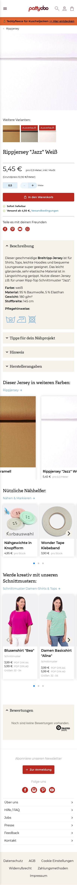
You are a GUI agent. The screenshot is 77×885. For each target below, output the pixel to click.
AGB (32, 861)
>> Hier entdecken (61, 21)
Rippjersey (11, 28)
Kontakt (10, 840)
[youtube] (52, 790)
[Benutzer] (64, 8)
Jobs (7, 817)
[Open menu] (5, 8)
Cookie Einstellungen (57, 861)
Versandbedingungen (44, 210)
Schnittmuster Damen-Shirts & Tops (30, 588)
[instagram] (34, 790)
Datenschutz (13, 861)
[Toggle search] (57, 8)
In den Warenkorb (40, 197)
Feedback (11, 833)
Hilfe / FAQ (12, 810)
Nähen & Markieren (17, 498)
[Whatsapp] (27, 229)
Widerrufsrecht (20, 868)
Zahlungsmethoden (53, 868)
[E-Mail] (20, 229)
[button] (72, 8)
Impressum (38, 876)
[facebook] (25, 790)
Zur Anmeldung (41, 769)
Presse (9, 825)
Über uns (11, 802)
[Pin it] (12, 229)
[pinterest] (43, 790)
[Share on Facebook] (5, 229)
